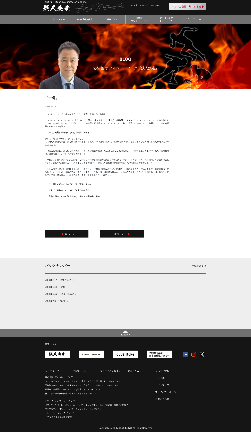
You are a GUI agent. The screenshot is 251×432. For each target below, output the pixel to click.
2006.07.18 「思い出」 (57, 300)
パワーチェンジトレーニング (166, 19)
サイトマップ (143, 5)
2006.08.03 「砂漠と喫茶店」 (61, 293)
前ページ (68, 233)
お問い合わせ (155, 5)
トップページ (52, 371)
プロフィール (58, 19)
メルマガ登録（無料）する (186, 6)
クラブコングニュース (192, 19)
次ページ (120, 233)
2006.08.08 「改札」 (56, 286)
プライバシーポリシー (167, 392)
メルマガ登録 (162, 371)
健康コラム (112, 19)
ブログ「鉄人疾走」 (85, 19)
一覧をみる (198, 265)
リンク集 (132, 5)
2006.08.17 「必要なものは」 (60, 280)
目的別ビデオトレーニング (139, 19)
